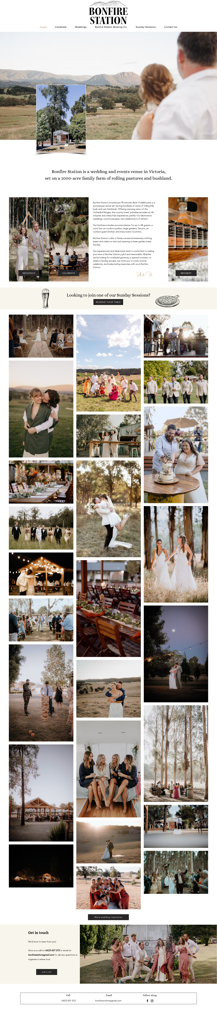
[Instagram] (152, 1001)
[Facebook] (147, 1001)
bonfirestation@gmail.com (41, 954)
